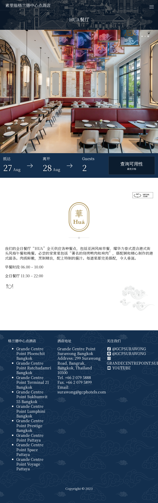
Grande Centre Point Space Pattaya (29, 449)
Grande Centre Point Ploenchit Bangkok (30, 353)
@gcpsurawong (128, 348)
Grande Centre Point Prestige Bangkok (29, 425)
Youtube (121, 367)
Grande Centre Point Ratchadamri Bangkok (33, 367)
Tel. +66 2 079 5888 (74, 377)
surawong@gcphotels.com (81, 391)
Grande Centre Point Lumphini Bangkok (30, 411)
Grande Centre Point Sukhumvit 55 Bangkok (32, 396)
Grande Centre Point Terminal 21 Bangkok (32, 382)
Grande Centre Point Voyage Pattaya (29, 464)
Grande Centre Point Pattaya (29, 437)
